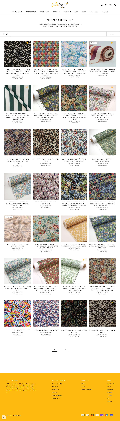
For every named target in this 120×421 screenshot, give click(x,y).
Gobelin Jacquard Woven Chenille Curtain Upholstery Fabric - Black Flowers (74, 330)
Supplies (109, 395)
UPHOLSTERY (44, 11)
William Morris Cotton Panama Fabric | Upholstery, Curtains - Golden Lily (17, 203)
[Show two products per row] (3, 34)
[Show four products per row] (6, 34)
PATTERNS (67, 11)
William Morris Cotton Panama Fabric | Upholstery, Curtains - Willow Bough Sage (74, 288)
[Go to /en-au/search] (106, 5)
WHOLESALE (94, 11)
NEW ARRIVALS (17, 11)
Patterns (109, 392)
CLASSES (105, 11)
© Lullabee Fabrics (14, 415)
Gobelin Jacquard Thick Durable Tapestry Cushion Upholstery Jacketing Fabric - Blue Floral (74, 71)
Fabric (109, 386)
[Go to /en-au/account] (102, 5)
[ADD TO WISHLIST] (27, 43)
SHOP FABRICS (31, 11)
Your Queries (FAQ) (57, 384)
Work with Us (55, 389)
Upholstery (110, 389)
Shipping (54, 392)
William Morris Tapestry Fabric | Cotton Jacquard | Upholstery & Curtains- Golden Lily (102, 203)
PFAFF (84, 11)
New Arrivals (110, 384)
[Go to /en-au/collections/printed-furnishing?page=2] (65, 350)
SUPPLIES (56, 11)
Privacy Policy (55, 398)
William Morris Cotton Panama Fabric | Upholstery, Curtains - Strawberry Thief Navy (45, 115)
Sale (108, 398)
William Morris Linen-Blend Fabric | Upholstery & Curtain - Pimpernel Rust (17, 288)
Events (83, 386)
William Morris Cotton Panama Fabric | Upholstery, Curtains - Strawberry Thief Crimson (45, 288)
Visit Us (84, 384)
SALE (76, 11)
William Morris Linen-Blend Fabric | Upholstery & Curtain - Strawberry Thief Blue (102, 246)
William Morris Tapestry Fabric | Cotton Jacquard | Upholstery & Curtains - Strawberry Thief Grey (74, 203)
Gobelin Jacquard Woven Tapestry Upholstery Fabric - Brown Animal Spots (102, 330)
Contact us (55, 386)
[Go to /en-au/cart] (115, 5)
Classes (109, 401)
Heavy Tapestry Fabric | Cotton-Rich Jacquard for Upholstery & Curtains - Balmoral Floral (74, 159)
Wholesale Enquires (87, 389)
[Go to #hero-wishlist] (110, 5)
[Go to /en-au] (60, 5)
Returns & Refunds (57, 395)
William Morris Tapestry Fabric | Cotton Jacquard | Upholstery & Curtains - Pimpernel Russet (102, 288)
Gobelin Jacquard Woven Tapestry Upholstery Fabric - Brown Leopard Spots (46, 159)
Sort (113, 34)
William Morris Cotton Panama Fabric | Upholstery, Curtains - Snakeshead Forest (102, 159)
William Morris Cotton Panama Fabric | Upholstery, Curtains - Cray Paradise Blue (102, 115)
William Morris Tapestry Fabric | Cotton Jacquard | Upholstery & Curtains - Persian (46, 246)
